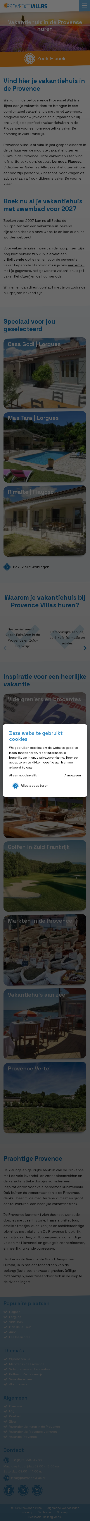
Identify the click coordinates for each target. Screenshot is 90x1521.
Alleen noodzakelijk (23, 775)
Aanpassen (72, 775)
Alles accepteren (34, 785)
